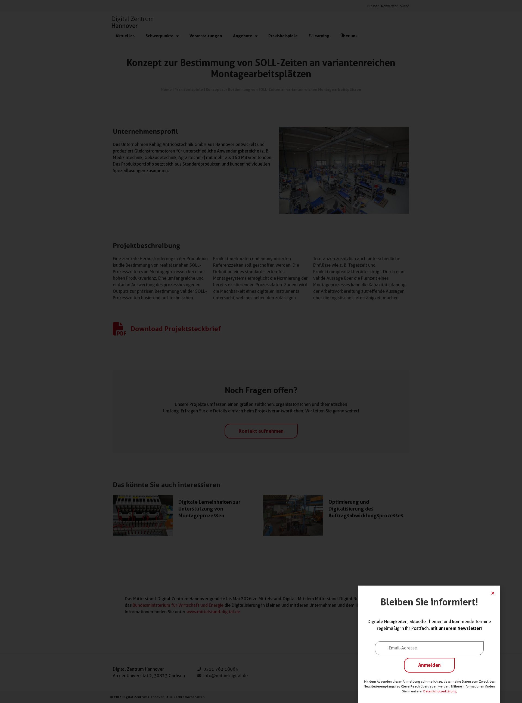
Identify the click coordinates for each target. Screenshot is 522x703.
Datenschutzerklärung (440, 691)
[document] (261, 351)
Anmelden (429, 665)
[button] (493, 593)
